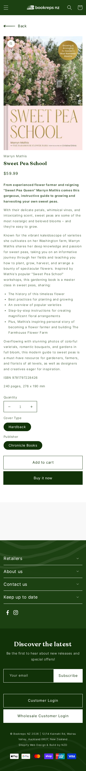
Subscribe (68, 675)
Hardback (17, 427)
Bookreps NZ (22, 733)
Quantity (10, 397)
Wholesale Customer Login (43, 716)
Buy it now (43, 478)
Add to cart (43, 462)
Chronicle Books (23, 445)
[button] (6, 7)
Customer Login (43, 700)
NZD (64, 745)
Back (22, 26)
